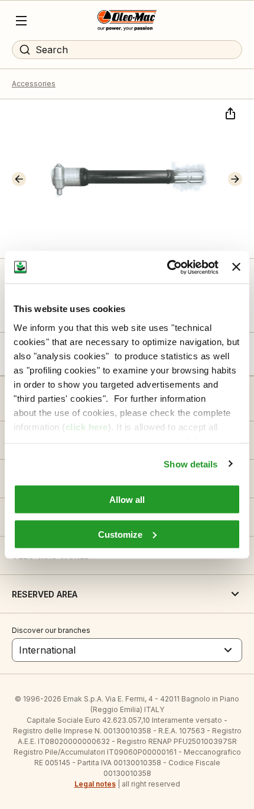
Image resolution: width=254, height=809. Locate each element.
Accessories (34, 83)
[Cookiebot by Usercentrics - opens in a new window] (167, 267)
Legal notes (95, 783)
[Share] (229, 112)
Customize (120, 534)
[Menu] (21, 20)
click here (87, 426)
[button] (19, 179)
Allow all (127, 500)
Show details (190, 464)
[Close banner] (236, 267)
